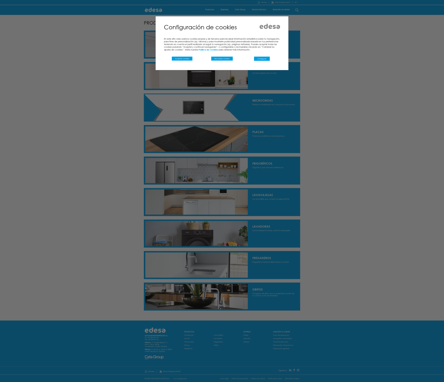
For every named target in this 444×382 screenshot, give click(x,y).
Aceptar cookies (182, 58)
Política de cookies (208, 49)
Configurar (261, 59)
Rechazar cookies (222, 58)
